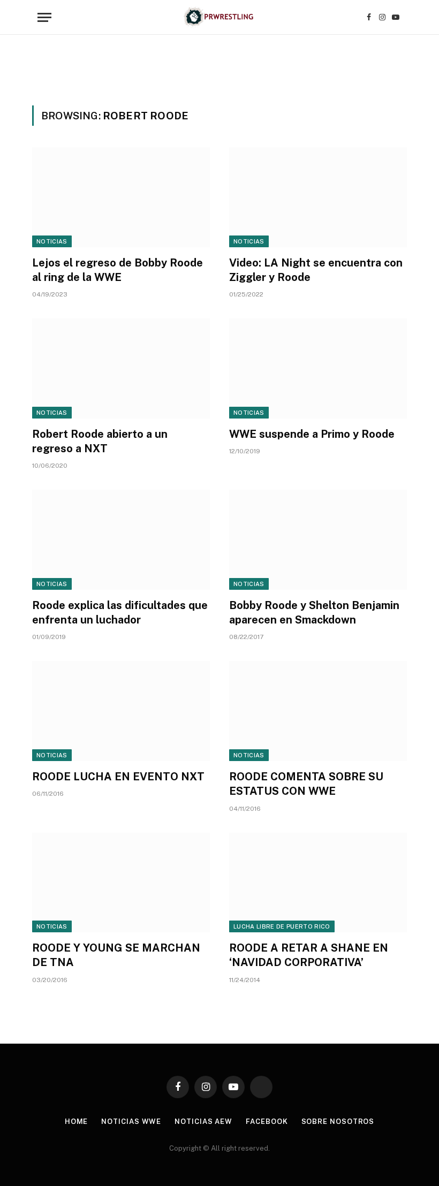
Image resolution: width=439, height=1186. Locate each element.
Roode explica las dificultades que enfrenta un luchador (120, 612)
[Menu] (44, 17)
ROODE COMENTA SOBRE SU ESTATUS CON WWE (306, 783)
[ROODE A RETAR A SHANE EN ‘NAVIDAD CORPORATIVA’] (318, 883)
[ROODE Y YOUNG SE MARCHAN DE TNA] (121, 883)
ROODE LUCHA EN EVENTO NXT (118, 776)
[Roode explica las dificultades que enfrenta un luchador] (121, 540)
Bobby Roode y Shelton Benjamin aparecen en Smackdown (314, 612)
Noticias (51, 241)
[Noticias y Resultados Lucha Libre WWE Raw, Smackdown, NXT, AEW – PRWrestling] (219, 17)
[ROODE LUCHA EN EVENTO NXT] (121, 711)
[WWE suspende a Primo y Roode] (318, 368)
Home (76, 1121)
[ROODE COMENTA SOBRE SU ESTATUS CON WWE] (318, 711)
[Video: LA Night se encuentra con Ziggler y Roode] (318, 197)
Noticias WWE (131, 1121)
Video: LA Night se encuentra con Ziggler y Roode (316, 270)
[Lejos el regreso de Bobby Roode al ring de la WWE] (121, 197)
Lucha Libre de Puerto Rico (281, 926)
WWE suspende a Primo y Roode (312, 434)
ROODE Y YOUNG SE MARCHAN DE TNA (116, 955)
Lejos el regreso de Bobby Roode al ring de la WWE (117, 270)
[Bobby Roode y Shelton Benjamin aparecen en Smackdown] (318, 540)
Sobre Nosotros (338, 1121)
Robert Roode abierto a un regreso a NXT (100, 441)
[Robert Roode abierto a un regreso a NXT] (121, 368)
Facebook (266, 1121)
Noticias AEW (203, 1121)
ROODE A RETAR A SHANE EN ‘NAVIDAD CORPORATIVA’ (308, 955)
